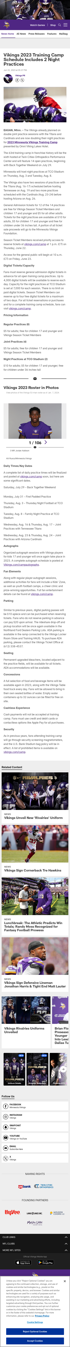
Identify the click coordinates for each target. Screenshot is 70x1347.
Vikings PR (20, 75)
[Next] (46, 442)
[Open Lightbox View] (35, 431)
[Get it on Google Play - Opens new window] (45, 1264)
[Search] (59, 25)
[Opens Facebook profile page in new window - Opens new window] (17, 80)
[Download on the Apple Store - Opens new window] (23, 1263)
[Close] (64, 1281)
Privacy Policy (42, 1316)
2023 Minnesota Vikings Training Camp (32, 142)
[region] (35, 1311)
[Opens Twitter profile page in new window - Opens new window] (22, 80)
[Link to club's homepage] (6, 23)
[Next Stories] (63, 1069)
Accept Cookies (35, 1340)
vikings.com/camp (35, 244)
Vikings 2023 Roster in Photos (31, 387)
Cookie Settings (35, 1322)
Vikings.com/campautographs (21, 564)
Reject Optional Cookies (35, 1331)
